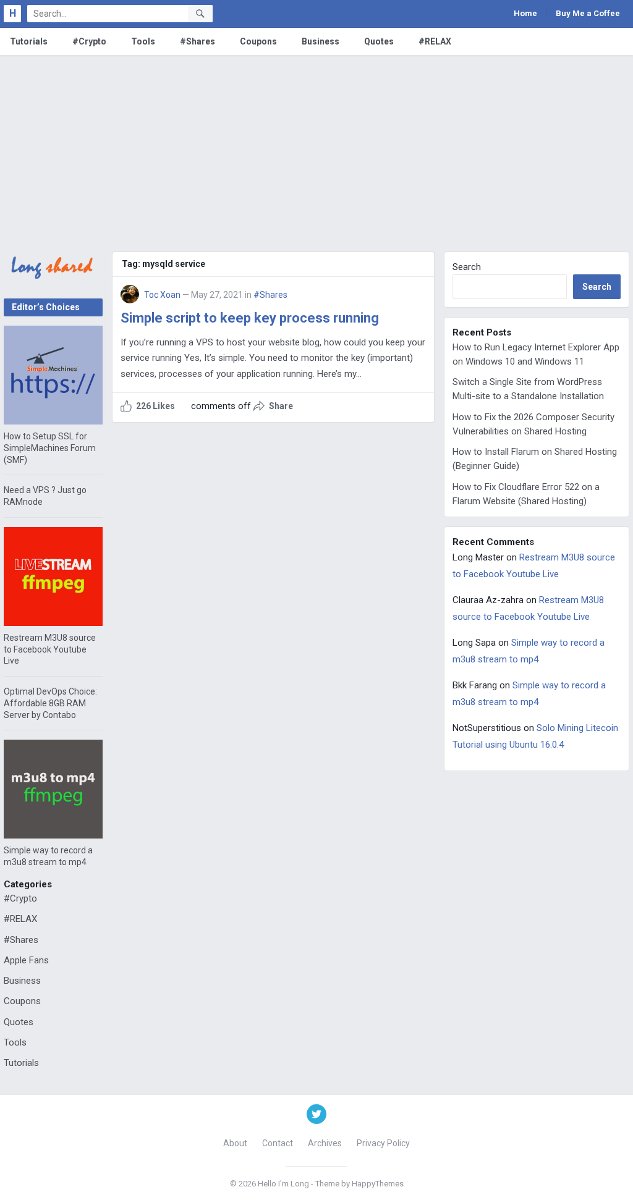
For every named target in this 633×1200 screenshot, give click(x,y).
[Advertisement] (316, 147)
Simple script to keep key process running (250, 318)
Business (320, 41)
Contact (277, 1143)
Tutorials (29, 41)
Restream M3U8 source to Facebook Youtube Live (50, 649)
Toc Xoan (162, 295)
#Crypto (89, 41)
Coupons (258, 41)
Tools (143, 41)
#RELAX (434, 41)
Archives (325, 1143)
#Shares (197, 41)
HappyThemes (378, 1183)
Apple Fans (26, 960)
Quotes (379, 41)
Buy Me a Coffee (588, 13)
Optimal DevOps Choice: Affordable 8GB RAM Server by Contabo (50, 703)
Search (466, 267)
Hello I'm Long (283, 1183)
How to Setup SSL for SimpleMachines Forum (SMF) (50, 448)
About (235, 1143)
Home (525, 13)
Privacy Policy (383, 1143)
